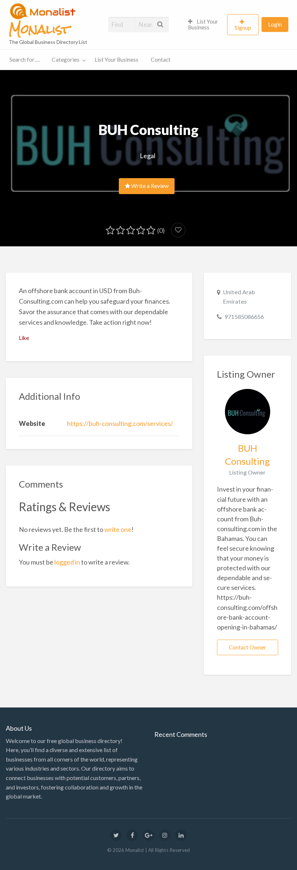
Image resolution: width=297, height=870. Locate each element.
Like (24, 338)
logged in (67, 562)
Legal (147, 156)
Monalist (39, 29)
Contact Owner (247, 647)
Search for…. (24, 59)
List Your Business (203, 24)
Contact (161, 59)
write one (117, 529)
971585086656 (244, 316)
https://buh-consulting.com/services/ (120, 423)
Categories (65, 59)
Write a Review (149, 185)
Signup (243, 27)
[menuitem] (204, 24)
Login (275, 24)
